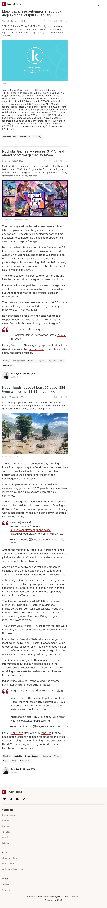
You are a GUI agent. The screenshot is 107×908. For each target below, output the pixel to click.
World (5, 837)
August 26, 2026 (58, 726)
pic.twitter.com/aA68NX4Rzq (46, 533)
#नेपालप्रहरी (38, 526)
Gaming (6, 361)
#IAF (26, 701)
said (21, 226)
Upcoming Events (56, 361)
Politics (5, 820)
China (14, 761)
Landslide (18, 756)
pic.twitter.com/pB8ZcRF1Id (33, 720)
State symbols (8, 863)
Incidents (47, 756)
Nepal (47, 471)
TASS (47, 408)
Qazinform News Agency (25, 345)
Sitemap (6, 884)
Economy (37, 137)
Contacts (6, 890)
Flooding (6, 756)
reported (46, 733)
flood (38, 467)
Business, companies (37, 361)
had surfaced (36, 349)
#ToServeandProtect (22, 529)
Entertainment (19, 361)
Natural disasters (32, 756)
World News (25, 137)
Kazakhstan (7, 815)
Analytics (6, 832)
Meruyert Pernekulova (23, 373)
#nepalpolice (43, 529)
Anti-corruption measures (13, 869)
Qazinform (7, 175)
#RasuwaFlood (19, 533)
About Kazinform (9, 858)
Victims (57, 756)
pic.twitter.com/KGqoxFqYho (27, 329)
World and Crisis (10, 137)
